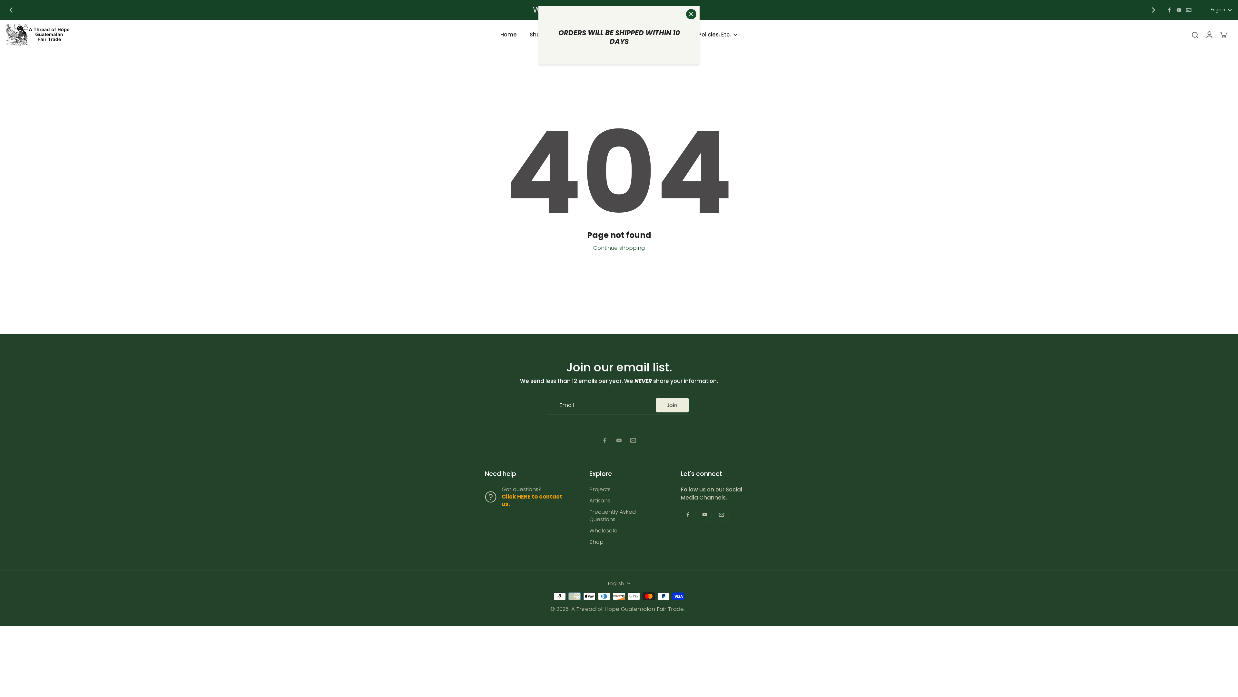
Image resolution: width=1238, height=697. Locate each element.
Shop (596, 542)
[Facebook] (1169, 10)
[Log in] (1209, 34)
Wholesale (603, 530)
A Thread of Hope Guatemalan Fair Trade (627, 609)
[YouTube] (1179, 10)
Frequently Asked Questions (612, 515)
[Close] (691, 14)
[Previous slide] (11, 10)
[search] (1195, 34)
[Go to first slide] (1153, 10)
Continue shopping (619, 248)
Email (566, 405)
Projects (600, 489)
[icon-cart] (1223, 34)
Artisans (599, 500)
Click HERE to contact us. (532, 500)
